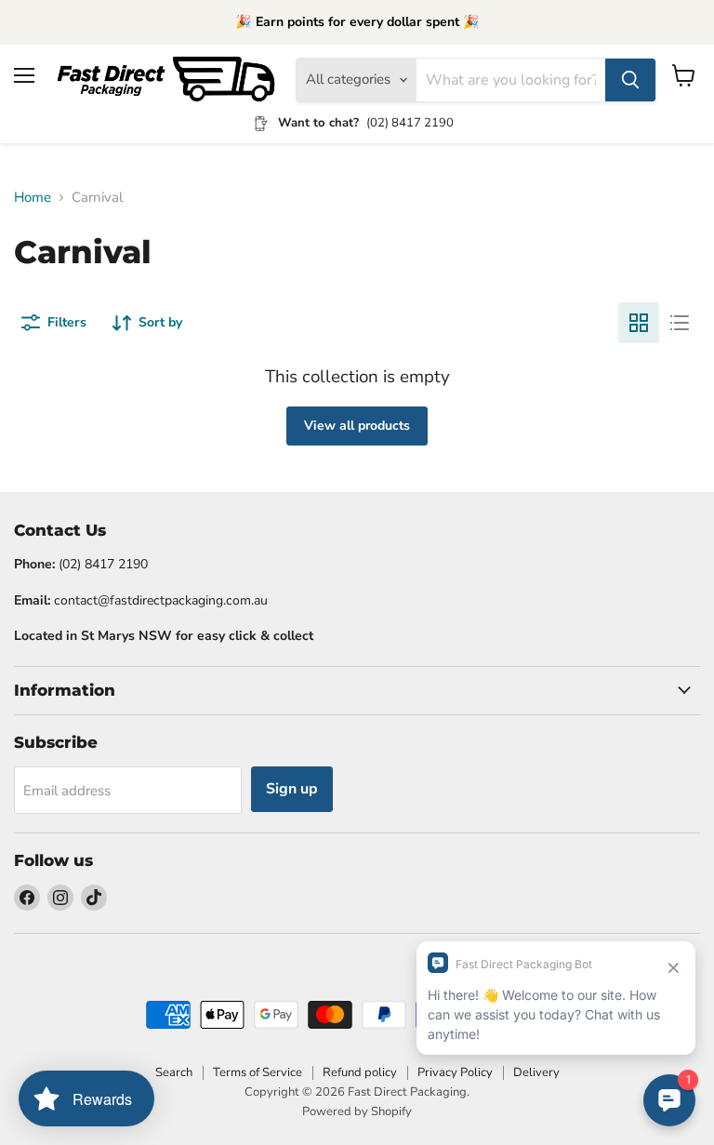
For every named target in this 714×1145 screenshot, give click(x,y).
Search (173, 1072)
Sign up (292, 789)
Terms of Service (257, 1072)
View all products (357, 425)
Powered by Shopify (357, 1111)
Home (32, 198)
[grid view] (638, 322)
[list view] (679, 322)
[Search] (630, 80)
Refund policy (360, 1072)
